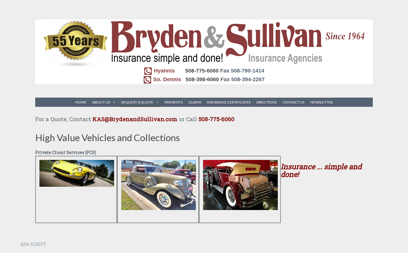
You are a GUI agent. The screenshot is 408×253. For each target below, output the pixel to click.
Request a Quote (137, 102)
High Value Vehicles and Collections (107, 137)
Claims (194, 102)
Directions (266, 102)
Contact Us (293, 102)
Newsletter (321, 102)
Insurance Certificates (228, 102)
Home (80, 102)
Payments (173, 102)
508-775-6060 (202, 71)
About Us (101, 102)
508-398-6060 (202, 79)
